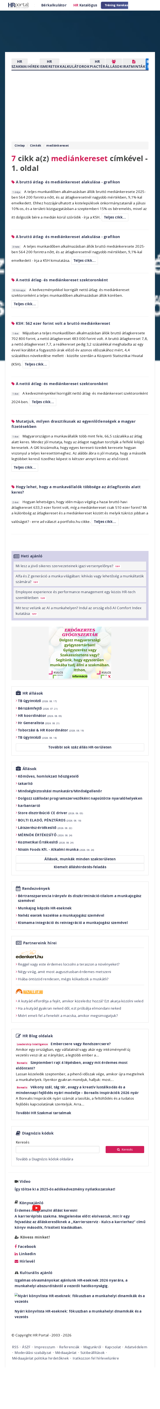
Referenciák (69, 1347)
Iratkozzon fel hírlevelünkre (96, 1358)
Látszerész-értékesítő (45, 827)
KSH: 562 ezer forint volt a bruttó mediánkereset (62, 323)
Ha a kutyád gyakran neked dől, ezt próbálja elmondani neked (69, 1008)
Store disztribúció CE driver (50, 812)
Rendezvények (36, 888)
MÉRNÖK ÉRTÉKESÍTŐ (45, 834)
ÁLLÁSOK (113, 66)
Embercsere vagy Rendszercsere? (81, 1043)
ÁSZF (26, 1347)
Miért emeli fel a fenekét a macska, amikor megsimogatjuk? (68, 1015)
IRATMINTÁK (133, 66)
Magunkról (92, 1347)
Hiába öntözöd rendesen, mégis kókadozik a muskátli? (63, 979)
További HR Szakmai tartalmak (43, 1112)
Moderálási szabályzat (33, 1352)
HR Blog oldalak (37, 1036)
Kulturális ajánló (35, 1272)
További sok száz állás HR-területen (80, 747)
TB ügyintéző (37, 700)
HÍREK (33, 66)
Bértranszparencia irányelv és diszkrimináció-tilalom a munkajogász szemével (79, 898)
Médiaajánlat (66, 1352)
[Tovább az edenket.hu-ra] (80, 954)
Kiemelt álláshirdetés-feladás (80, 866)
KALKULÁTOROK (74, 66)
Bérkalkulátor (54, 5)
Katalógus (85, 5)
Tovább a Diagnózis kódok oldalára (44, 1159)
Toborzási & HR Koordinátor (51, 730)
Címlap (20, 145)
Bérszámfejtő (38, 708)
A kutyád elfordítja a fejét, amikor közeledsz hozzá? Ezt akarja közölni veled (80, 1001)
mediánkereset (57, 145)
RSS (15, 1347)
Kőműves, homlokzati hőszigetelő (48, 776)
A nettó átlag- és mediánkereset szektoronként (61, 280)
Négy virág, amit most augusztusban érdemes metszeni (64, 971)
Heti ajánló (31, 556)
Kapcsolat (113, 1347)
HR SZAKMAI (19, 64)
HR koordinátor (40, 715)
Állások (29, 768)
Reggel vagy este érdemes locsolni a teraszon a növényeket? (68, 964)
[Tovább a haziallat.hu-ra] (80, 991)
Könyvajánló (31, 1202)
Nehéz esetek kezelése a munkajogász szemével (61, 915)
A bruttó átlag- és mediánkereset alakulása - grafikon (67, 182)
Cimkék (35, 145)
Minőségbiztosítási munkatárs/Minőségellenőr (60, 791)
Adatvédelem (136, 1347)
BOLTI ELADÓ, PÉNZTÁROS (49, 820)
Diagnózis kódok (38, 1133)
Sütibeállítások (92, 1352)
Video (25, 1181)
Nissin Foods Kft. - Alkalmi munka (56, 849)
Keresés (22, 1142)
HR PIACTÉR (97, 64)
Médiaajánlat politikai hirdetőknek (40, 1358)
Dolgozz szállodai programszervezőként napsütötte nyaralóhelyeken (80, 798)
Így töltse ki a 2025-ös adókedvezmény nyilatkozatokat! (65, 1189)
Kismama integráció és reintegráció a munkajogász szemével (73, 922)
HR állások (32, 693)
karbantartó (29, 805)
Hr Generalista (39, 722)
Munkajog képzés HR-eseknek (45, 908)
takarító (25, 783)
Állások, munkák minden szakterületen (80, 859)
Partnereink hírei (40, 943)
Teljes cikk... (115, 217)
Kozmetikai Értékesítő (46, 842)
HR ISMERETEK (50, 64)
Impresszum (44, 1347)
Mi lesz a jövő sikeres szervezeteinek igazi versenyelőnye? (68, 565)
